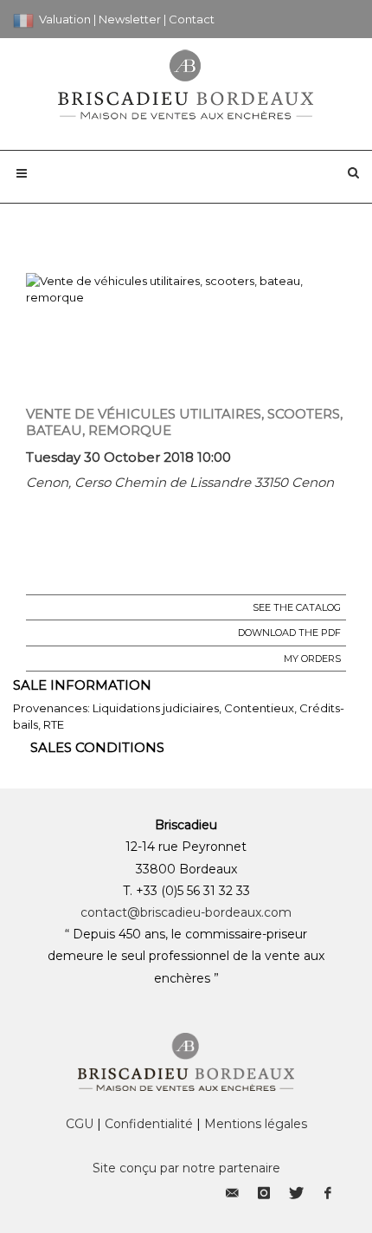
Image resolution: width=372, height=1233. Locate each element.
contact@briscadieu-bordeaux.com (186, 912)
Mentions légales (255, 1124)
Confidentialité (149, 1124)
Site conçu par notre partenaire (186, 1168)
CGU (79, 1124)
